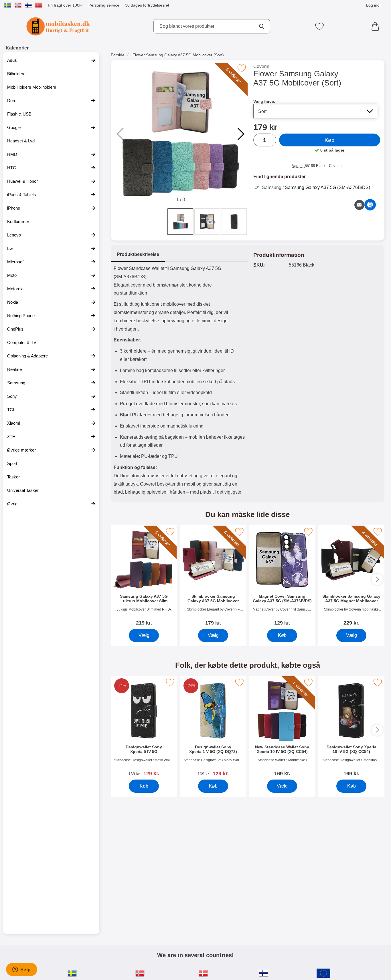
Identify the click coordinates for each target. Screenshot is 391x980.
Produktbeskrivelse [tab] (138, 254)
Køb (330, 140)
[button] (241, 134)
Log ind (373, 5)
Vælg (143, 635)
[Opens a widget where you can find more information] (21, 970)
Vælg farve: (264, 101)
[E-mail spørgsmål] (359, 205)
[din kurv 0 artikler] (376, 26)
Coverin (261, 66)
